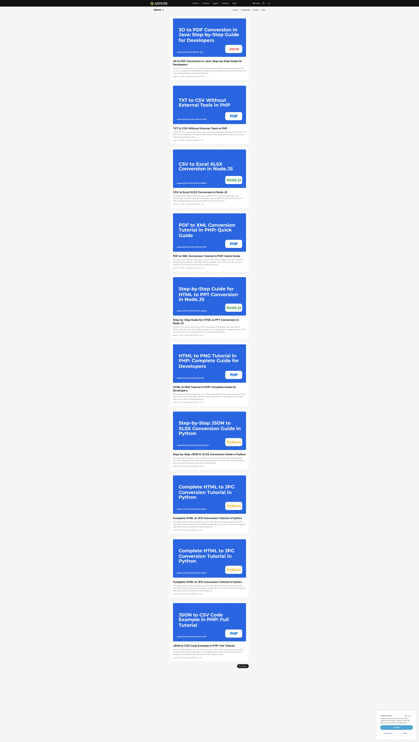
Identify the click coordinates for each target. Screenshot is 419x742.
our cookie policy (402, 723)
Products (196, 3)
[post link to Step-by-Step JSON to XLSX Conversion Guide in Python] (209, 439)
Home (157, 9)
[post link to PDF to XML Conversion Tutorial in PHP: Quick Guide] (209, 241)
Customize (388, 733)
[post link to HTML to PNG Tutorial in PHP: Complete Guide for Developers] (209, 374)
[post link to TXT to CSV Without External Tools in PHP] (209, 113)
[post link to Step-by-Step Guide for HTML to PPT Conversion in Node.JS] (209, 307)
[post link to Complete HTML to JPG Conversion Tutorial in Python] (209, 503)
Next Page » (243, 666)
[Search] (269, 3)
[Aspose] (159, 3)
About (234, 3)
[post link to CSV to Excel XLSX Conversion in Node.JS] (209, 177)
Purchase (206, 3)
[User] (263, 3)
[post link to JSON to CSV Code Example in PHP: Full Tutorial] (209, 630)
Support (215, 3)
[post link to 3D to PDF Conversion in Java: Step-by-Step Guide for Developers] (209, 48)
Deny (405, 733)
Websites (225, 3)
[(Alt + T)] (163, 10)
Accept (397, 727)
